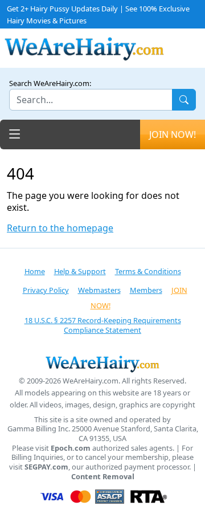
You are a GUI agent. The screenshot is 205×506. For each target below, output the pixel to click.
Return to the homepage (60, 228)
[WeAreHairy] (102, 363)
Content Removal (102, 476)
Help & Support (80, 271)
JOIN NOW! (172, 134)
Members (146, 290)
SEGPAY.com (46, 467)
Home (34, 271)
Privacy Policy (46, 290)
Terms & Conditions (148, 271)
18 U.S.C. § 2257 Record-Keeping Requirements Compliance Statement (102, 325)
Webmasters (99, 290)
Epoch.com (71, 448)
